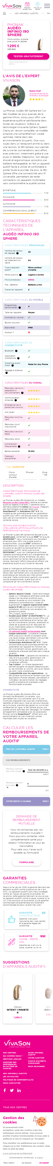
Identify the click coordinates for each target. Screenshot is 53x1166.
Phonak (30, 472)
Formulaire (26, 862)
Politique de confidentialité (18, 1080)
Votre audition (36, 1058)
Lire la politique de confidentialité (17, 1153)
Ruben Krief (35, 91)
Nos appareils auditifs (26, 13)
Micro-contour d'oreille (13, 475)
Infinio (31, 280)
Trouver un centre (38, 8)
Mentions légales (12, 1059)
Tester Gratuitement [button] (28, 56)
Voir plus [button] (11, 49)
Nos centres (9, 1053)
